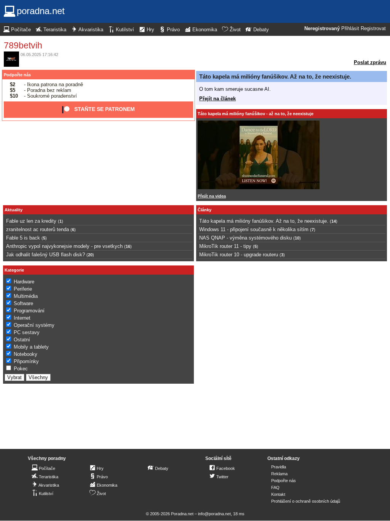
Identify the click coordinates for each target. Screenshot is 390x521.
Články (204, 209)
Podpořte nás (17, 74)
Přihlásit (350, 28)
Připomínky (26, 361)
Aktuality (13, 209)
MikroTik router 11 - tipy (225, 246)
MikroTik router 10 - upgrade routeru (238, 254)
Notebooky (25, 354)
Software (23, 303)
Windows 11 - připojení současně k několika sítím (253, 229)
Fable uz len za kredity (31, 221)
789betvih (23, 45)
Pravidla (278, 467)
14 (333, 221)
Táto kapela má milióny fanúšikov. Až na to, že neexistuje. (275, 76)
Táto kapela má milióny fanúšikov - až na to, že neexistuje (255, 113)
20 (90, 254)
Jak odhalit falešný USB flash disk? (45, 254)
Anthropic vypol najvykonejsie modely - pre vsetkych (64, 246)
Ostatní (22, 340)
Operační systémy (34, 325)
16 (128, 246)
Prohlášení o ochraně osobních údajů (305, 501)
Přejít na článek (217, 98)
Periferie (23, 289)
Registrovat (373, 28)
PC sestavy (27, 332)
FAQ (275, 487)
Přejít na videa (212, 196)
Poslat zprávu (370, 62)
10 (297, 238)
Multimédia (26, 296)
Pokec (21, 368)
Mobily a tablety (31, 347)
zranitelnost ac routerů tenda (37, 229)
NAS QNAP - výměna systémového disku (245, 238)
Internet (22, 318)
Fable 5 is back (23, 238)
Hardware (24, 282)
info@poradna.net (214, 513)
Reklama (279, 473)
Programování (29, 311)
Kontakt (278, 494)
